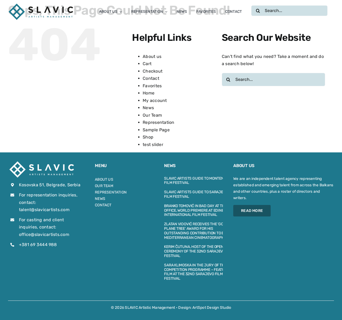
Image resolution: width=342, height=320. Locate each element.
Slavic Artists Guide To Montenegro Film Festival (198, 180)
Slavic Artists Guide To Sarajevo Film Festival (196, 194)
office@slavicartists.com (44, 234)
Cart (147, 63)
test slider (153, 144)
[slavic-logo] (41, 4)
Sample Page (156, 129)
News (148, 107)
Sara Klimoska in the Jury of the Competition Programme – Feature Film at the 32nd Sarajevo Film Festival (196, 272)
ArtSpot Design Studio (211, 307)
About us (152, 56)
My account (155, 100)
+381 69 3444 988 (38, 244)
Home (148, 93)
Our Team (152, 115)
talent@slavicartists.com (44, 209)
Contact (151, 78)
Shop (148, 137)
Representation (158, 122)
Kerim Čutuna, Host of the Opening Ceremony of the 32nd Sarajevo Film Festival (199, 251)
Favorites (152, 85)
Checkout (152, 71)
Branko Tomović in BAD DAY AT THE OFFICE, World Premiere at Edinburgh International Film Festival (199, 210)
